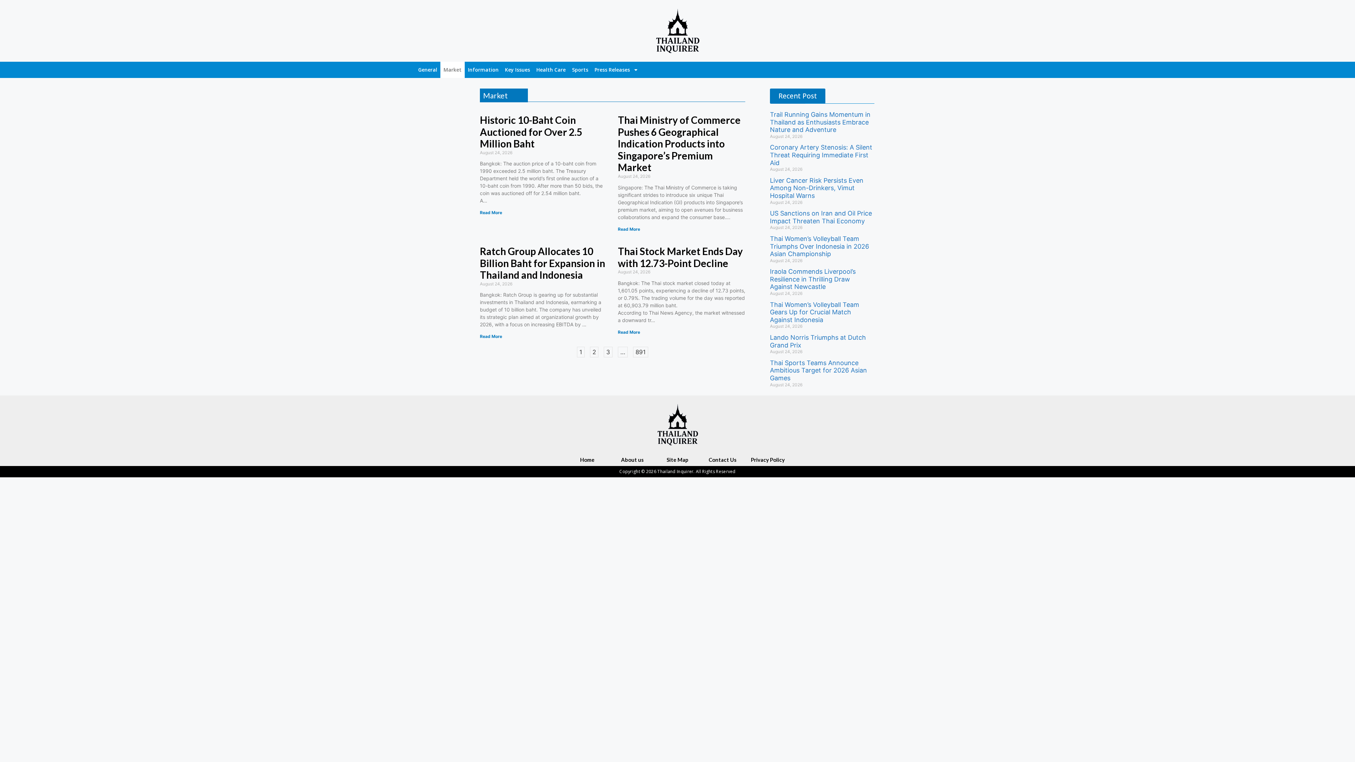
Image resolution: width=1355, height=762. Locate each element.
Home (587, 459)
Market (453, 69)
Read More (491, 212)
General (427, 69)
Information (483, 69)
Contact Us (722, 459)
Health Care (551, 69)
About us (632, 459)
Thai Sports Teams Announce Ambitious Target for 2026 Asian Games (818, 370)
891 (640, 351)
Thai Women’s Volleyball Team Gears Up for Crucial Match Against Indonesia (814, 312)
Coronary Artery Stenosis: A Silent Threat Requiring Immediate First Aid (821, 155)
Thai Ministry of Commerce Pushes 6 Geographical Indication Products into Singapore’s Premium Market (679, 143)
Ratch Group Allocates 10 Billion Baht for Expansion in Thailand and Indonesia (542, 263)
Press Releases (612, 69)
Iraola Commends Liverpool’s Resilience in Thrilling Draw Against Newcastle (813, 279)
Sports (580, 69)
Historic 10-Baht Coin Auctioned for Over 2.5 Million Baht (531, 132)
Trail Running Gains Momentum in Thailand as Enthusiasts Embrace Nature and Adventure (820, 122)
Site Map (677, 459)
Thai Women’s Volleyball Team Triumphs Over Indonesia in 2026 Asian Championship (819, 246)
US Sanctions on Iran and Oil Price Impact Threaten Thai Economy (821, 217)
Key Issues (517, 69)
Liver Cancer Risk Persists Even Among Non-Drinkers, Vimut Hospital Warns (816, 188)
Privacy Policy (768, 459)
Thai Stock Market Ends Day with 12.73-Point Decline (680, 257)
